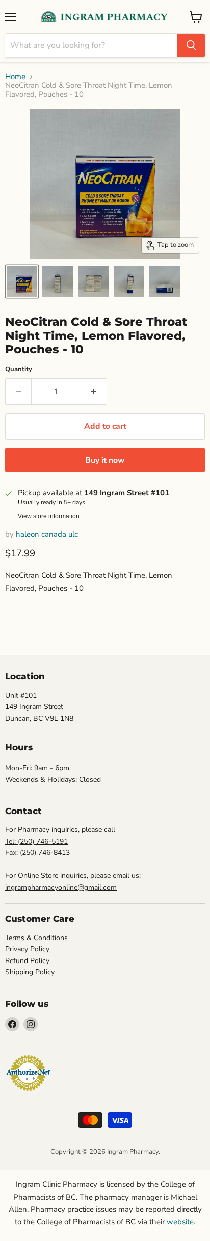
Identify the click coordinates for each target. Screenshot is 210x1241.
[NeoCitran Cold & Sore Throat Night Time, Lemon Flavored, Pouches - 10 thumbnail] (22, 281)
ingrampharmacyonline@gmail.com (61, 887)
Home (15, 76)
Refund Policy (27, 961)
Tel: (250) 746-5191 (36, 841)
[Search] (191, 45)
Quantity (18, 369)
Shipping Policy (30, 972)
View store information (49, 516)
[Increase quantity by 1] (94, 391)
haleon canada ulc (47, 534)
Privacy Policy (27, 949)
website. (180, 1222)
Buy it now (105, 460)
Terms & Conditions (36, 938)
